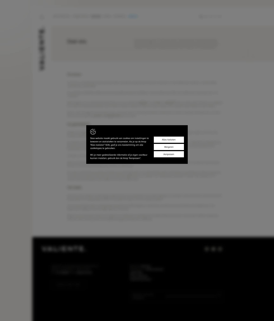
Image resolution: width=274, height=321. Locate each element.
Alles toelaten (169, 139)
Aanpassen (168, 154)
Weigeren (168, 147)
